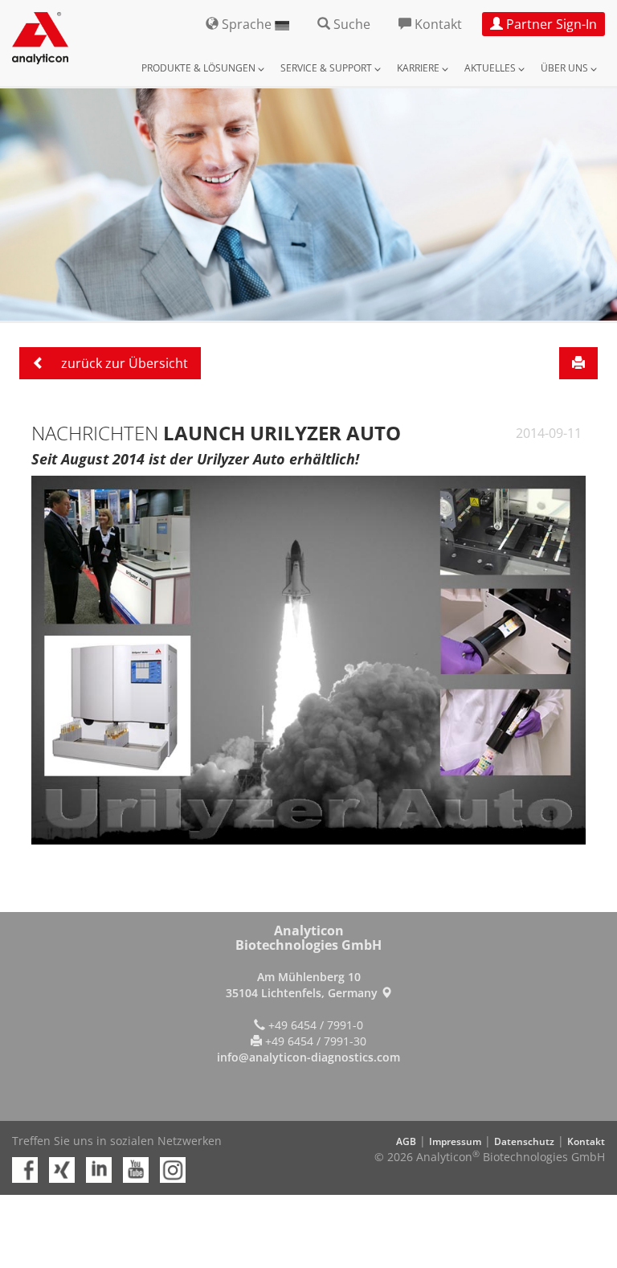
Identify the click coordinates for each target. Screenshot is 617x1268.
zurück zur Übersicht (123, 363)
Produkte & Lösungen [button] (199, 68)
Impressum (455, 1141)
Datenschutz (524, 1141)
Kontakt (586, 1141)
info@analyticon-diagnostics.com (308, 1057)
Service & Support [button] (327, 68)
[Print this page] (578, 363)
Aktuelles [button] (491, 68)
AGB (406, 1141)
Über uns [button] (565, 68)
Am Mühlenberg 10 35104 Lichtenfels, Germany (303, 984)
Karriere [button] (419, 68)
